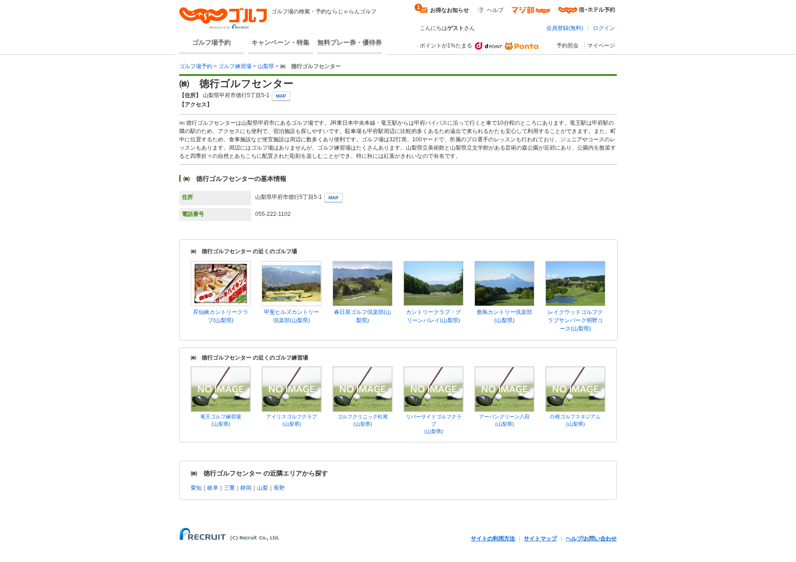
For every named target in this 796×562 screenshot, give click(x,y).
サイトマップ (540, 538)
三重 (229, 488)
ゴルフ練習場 (235, 66)
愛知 (196, 488)
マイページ (601, 45)
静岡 (246, 488)
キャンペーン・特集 (281, 42)
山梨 (262, 488)
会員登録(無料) (564, 28)
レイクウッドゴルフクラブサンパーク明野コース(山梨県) (575, 320)
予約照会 (567, 45)
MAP (281, 95)
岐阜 (212, 488)
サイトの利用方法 (493, 538)
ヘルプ (495, 10)
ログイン (604, 28)
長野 (279, 488)
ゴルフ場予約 (211, 42)
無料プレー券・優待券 (349, 42)
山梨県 (266, 66)
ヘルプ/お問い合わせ (591, 538)
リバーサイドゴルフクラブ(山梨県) (434, 424)
